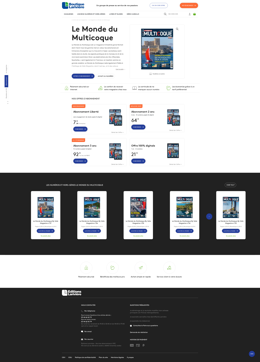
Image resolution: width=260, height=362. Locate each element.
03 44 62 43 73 (86, 317)
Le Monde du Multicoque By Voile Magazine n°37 (45, 222)
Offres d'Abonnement (81, 76)
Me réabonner (187, 5)
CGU (70, 357)
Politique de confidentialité (85, 357)
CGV (63, 357)
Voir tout (230, 185)
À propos (130, 357)
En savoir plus (46, 236)
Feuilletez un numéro (159, 74)
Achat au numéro (105, 76)
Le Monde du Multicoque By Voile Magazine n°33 (230, 222)
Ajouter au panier (44, 231)
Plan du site (103, 357)
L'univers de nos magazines (79, 20)
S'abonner (79, 129)
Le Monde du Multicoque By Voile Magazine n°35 (138, 222)
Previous (8, 104)
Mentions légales (117, 357)
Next (8, 101)
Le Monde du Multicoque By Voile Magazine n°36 (92, 222)
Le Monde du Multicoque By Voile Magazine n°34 (184, 222)
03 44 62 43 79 (86, 322)
